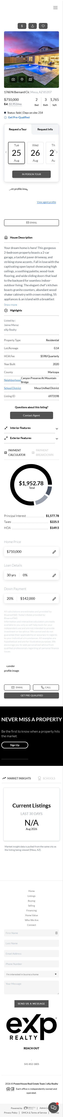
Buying (31, 900)
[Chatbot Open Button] (53, 1107)
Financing (31, 910)
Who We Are (31, 920)
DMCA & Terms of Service (34, 1113)
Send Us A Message (31, 1003)
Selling (31, 905)
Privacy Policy (10, 1113)
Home (31, 891)
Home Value (31, 915)
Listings (31, 896)
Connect (31, 925)
